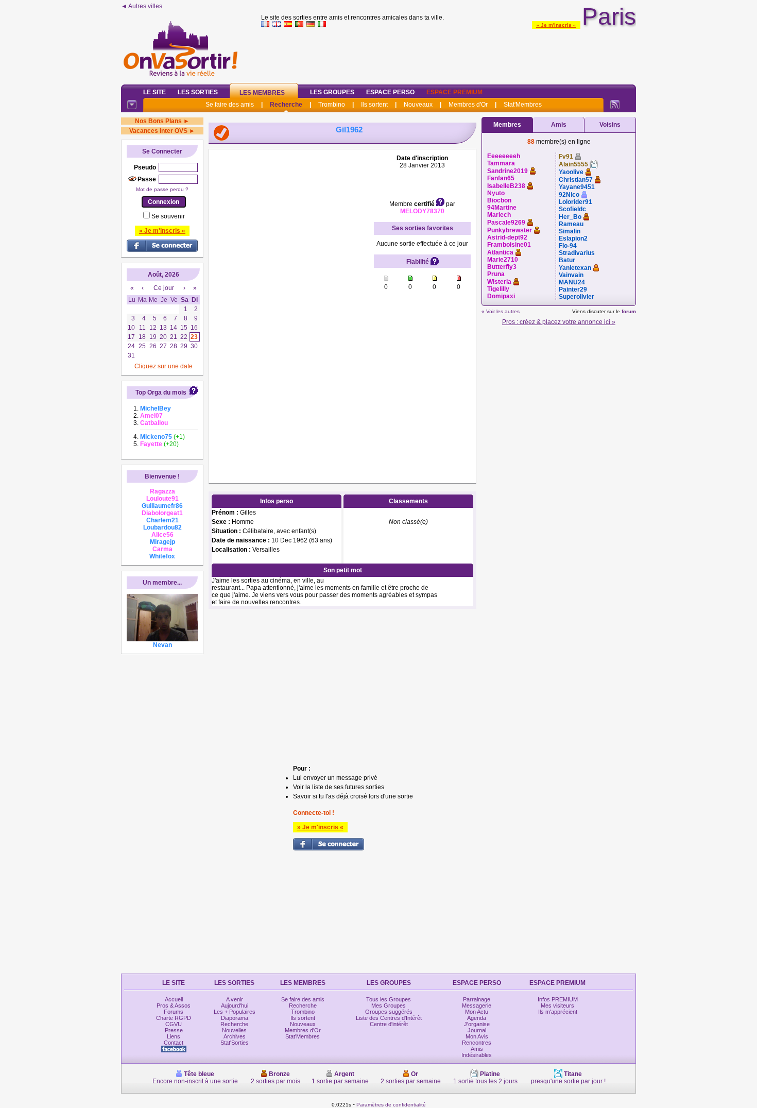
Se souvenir (168, 216)
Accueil (174, 999)
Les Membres (262, 92)
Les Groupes (332, 92)
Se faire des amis (229, 104)
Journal (477, 1030)
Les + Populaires (234, 1012)
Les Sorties (198, 92)
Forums (173, 1012)
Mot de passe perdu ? (162, 189)
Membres (507, 124)
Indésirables (476, 1055)
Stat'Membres (523, 104)
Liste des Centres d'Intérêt (389, 1018)
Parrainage (476, 999)
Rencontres (476, 1042)
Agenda (476, 1018)
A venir (234, 999)
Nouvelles (234, 1030)
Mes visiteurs (557, 1005)
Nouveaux (418, 104)
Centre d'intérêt (389, 1024)
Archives (234, 1036)
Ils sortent (374, 104)
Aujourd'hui (234, 1005)
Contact (173, 1042)
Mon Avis (477, 1036)
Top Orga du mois (160, 392)
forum (629, 311)
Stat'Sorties (234, 1042)
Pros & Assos (174, 1005)
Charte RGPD (173, 1018)
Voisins (610, 124)
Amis (558, 124)
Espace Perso (390, 92)
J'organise (477, 1024)
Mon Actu (476, 1012)
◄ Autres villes (141, 6)
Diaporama (234, 1018)
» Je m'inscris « (556, 25)
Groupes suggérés (388, 1012)
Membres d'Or (468, 104)
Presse (174, 1030)
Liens (173, 1036)
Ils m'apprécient (557, 1012)
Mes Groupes (388, 1005)
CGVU (173, 1024)
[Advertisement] (448, 53)
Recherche (286, 104)
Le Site (154, 92)
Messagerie (476, 1005)
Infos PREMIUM (558, 999)
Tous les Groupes (388, 999)
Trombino (331, 104)
